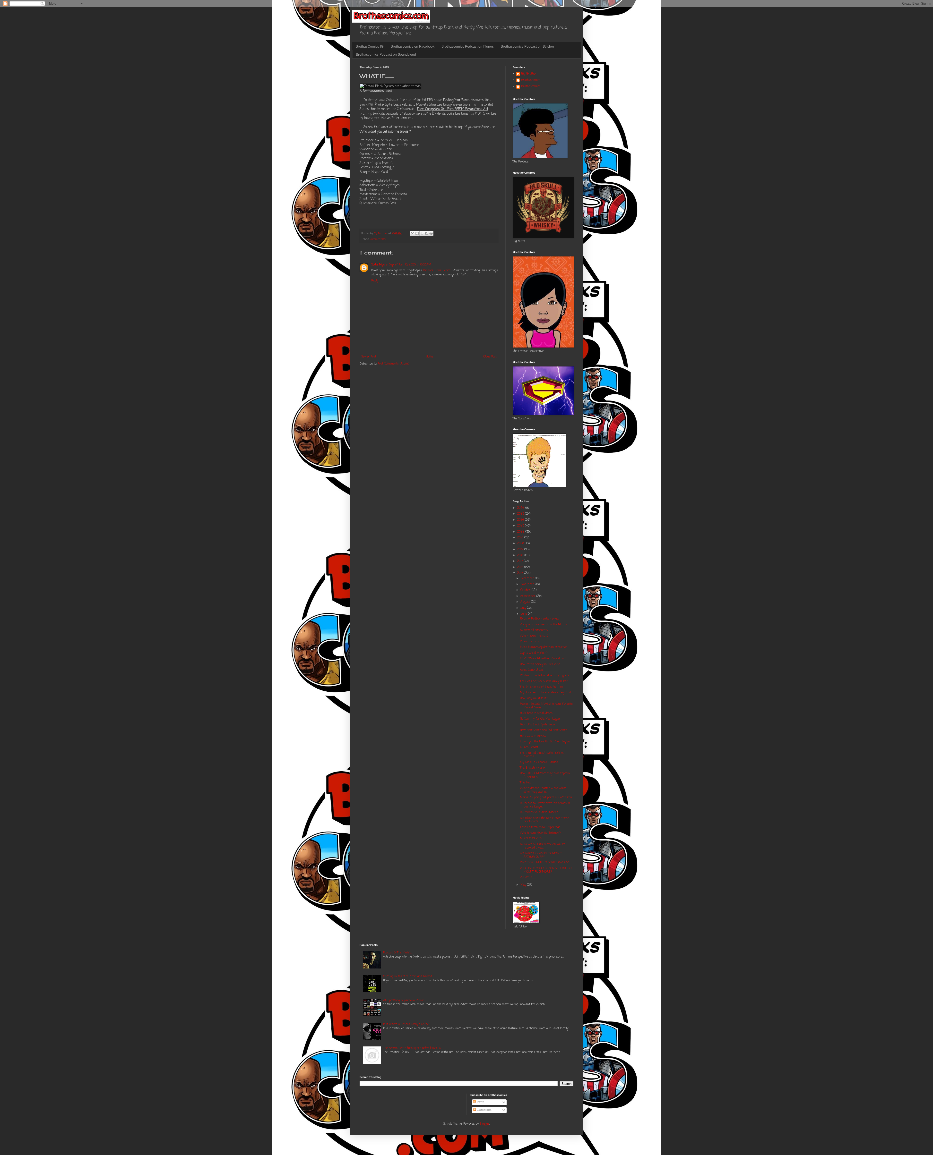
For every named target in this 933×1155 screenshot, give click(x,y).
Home (429, 357)
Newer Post (368, 357)
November (527, 584)
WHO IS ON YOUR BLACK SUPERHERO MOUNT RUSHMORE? (545, 870)
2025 (521, 514)
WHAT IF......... (528, 877)
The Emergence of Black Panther (541, 687)
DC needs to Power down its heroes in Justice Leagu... (545, 805)
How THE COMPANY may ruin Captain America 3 (545, 775)
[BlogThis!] (417, 233)
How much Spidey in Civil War (540, 664)
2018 (520, 555)
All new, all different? (534, 630)
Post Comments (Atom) (393, 364)
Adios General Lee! (532, 670)
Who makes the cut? (534, 636)
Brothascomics (530, 80)
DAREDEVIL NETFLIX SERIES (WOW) (544, 862)
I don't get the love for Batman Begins (545, 741)
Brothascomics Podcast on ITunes (467, 46)
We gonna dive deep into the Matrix (543, 624)
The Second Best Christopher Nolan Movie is (412, 1048)
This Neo (525, 783)
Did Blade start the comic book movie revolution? (544, 820)
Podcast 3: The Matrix (397, 953)
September (528, 596)
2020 (521, 543)
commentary (378, 239)
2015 (520, 573)
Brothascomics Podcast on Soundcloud (386, 54)
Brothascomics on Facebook (412, 46)
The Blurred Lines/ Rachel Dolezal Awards (542, 755)
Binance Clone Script (437, 270)
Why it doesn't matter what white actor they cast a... (543, 790)
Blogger (484, 1124)
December (527, 578)
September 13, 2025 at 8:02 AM (410, 265)
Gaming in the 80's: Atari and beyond (407, 976)
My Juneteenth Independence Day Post (545, 692)
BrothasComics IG (370, 46)
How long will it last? (534, 698)
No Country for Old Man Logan (540, 719)
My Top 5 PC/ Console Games (539, 762)
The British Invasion (533, 768)
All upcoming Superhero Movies (403, 1000)
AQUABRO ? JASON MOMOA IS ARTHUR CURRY (541, 855)
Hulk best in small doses (536, 713)
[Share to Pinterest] (431, 233)
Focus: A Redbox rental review (539, 619)
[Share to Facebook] (426, 233)
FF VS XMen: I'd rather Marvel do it (543, 658)
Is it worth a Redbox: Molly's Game (406, 1024)
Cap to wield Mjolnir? (534, 653)
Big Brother (529, 74)
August (525, 602)
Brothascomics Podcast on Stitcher (527, 46)
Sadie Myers (379, 265)
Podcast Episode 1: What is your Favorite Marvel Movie (546, 706)
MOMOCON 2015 (531, 838)
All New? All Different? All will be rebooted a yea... (542, 846)
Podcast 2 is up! (530, 641)
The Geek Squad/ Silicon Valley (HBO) (544, 681)
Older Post (490, 357)
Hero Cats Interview (533, 736)
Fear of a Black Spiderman (537, 724)
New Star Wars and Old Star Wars (543, 730)
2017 (520, 561)
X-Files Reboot (529, 747)
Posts (480, 1102)
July (523, 608)
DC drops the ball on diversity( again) (544, 675)
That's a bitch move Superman (540, 827)
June (524, 614)
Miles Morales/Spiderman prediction (543, 647)
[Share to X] (421, 233)
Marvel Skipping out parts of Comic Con (546, 797)
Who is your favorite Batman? (540, 833)
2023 (521, 526)
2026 (521, 508)
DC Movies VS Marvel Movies (539, 812)
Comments (484, 1110)
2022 (521, 532)
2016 (520, 567)
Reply (374, 281)
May (523, 885)
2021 (520, 537)
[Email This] (412, 233)
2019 (520, 549)
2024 (521, 520)
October (526, 590)
